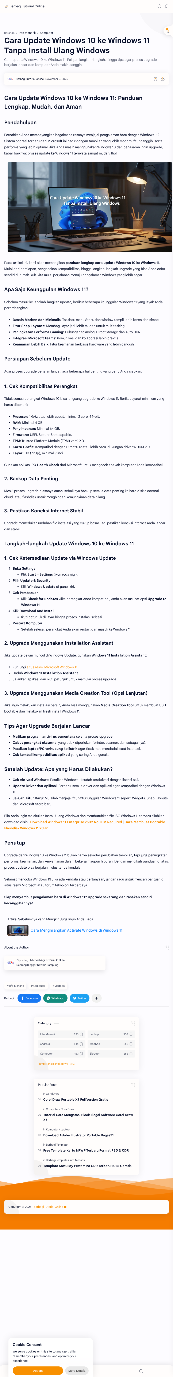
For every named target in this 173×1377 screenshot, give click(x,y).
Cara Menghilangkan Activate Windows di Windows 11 (76, 930)
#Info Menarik (15, 986)
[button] (29, 998)
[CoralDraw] (52, 1094)
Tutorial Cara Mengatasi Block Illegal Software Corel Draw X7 (88, 1117)
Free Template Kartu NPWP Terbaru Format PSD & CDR (86, 1150)
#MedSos (59, 986)
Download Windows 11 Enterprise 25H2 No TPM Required (76, 822)
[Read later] (155, 79)
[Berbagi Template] (57, 1145)
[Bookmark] (167, 6)
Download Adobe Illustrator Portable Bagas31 (78, 1135)
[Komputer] (53, 1129)
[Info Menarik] (77, 1160)
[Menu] (86, 1371)
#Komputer (38, 986)
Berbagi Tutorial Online (27, 6)
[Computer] (53, 1109)
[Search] (159, 6)
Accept (38, 1360)
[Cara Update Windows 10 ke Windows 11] (90, 207)
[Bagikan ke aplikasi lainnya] (97, 998)
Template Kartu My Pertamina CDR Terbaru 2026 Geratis (87, 1166)
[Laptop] (65, 1129)
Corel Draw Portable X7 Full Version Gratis (75, 1099)
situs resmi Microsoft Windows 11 (52, 667)
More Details (76, 1360)
